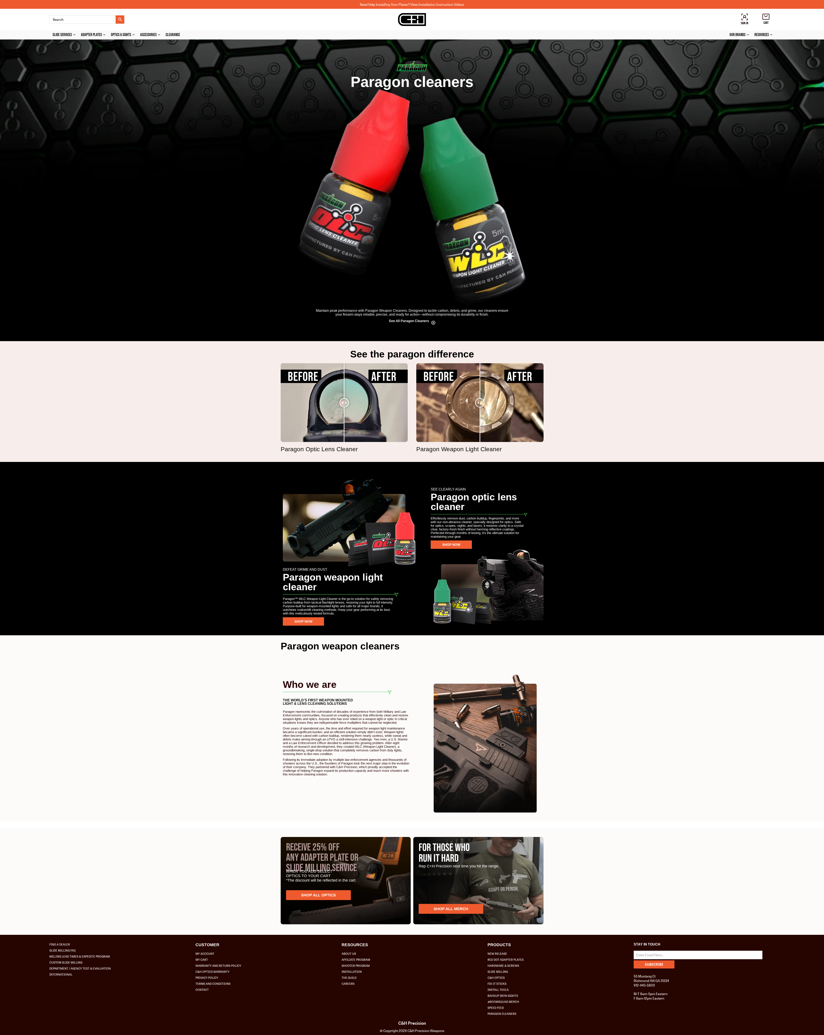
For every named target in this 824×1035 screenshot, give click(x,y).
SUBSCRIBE (654, 964)
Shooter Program (356, 965)
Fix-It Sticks (497, 983)
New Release (497, 953)
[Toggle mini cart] (765, 17)
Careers (348, 983)
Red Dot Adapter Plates (506, 959)
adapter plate (324, 858)
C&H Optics (496, 977)
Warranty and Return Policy (218, 965)
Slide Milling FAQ (62, 950)
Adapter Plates (91, 34)
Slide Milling (498, 971)
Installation (352, 971)
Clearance (173, 34)
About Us (349, 953)
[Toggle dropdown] (75, 35)
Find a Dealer (59, 944)
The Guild (349, 977)
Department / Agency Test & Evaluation (80, 968)
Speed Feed (496, 1007)
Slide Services (62, 34)
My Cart (201, 959)
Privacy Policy (206, 977)
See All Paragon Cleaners (409, 321)
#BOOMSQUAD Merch (503, 1001)
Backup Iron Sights (503, 995)
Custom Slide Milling (65, 962)
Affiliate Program (356, 959)
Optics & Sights (121, 34)
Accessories (148, 34)
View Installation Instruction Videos (437, 4)
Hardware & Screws (503, 965)
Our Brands (737, 34)
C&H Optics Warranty (212, 971)
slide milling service (321, 868)
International (60, 974)
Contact (202, 989)
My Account (204, 953)
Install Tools (498, 989)
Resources (761, 34)
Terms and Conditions (212, 983)
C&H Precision (412, 1023)
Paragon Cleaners (502, 1013)
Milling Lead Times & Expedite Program (79, 956)
